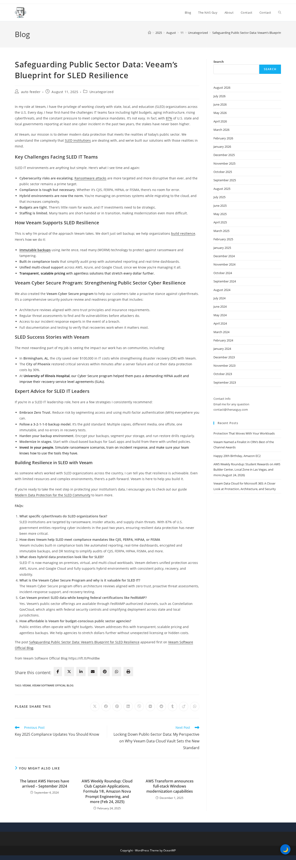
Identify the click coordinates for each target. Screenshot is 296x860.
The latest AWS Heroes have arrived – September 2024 (44, 784)
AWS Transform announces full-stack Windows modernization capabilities (170, 786)
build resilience (183, 233)
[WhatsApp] (116, 671)
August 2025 (221, 189)
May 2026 (220, 113)
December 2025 (224, 155)
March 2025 (221, 231)
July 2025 (219, 197)
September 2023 (224, 382)
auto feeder (31, 92)
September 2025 (224, 180)
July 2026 (219, 96)
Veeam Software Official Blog (53, 685)
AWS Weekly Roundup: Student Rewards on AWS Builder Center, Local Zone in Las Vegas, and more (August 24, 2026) (246, 469)
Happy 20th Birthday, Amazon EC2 (237, 456)
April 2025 (220, 222)
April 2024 (220, 323)
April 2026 (220, 121)
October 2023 (222, 374)
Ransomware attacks (90, 178)
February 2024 (223, 340)
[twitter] (69, 671)
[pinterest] (105, 671)
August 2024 (221, 290)
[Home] (149, 33)
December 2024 (224, 256)
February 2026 (223, 138)
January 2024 (222, 349)
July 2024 (219, 298)
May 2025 (220, 214)
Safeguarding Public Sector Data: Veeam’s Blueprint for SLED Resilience (84, 642)
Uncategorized (101, 92)
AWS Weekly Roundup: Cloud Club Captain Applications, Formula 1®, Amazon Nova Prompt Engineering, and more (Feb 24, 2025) (107, 791)
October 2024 (222, 273)
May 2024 (220, 315)
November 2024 (224, 264)
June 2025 (220, 205)
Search (218, 61)
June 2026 (220, 104)
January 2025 (222, 248)
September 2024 (224, 281)
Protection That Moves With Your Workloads (244, 433)
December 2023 (224, 357)
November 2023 (224, 365)
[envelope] (93, 671)
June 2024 (220, 306)
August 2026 (221, 87)
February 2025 (223, 239)
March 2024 (221, 332)
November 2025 (224, 163)
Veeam (26, 685)
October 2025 (222, 172)
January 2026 (222, 146)
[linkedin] (81, 671)
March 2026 (221, 130)
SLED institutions (78, 140)
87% (169, 118)
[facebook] (58, 671)
